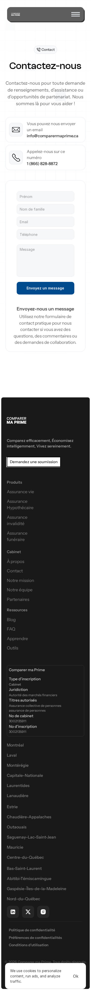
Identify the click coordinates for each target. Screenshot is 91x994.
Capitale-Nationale (25, 775)
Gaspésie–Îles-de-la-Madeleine (36, 888)
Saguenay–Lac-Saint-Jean (31, 837)
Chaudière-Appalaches (29, 816)
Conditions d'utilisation (29, 945)
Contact (15, 570)
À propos (15, 561)
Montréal (15, 745)
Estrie (12, 806)
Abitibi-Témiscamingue (29, 878)
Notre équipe (20, 589)
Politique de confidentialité (32, 930)
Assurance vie (20, 491)
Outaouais (17, 826)
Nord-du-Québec (23, 898)
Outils (12, 647)
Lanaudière (17, 795)
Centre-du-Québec (25, 857)
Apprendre (17, 638)
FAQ (11, 628)
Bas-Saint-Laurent (24, 868)
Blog (11, 619)
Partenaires (18, 599)
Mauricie (15, 847)
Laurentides (18, 785)
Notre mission (20, 580)
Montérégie (18, 765)
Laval (12, 755)
